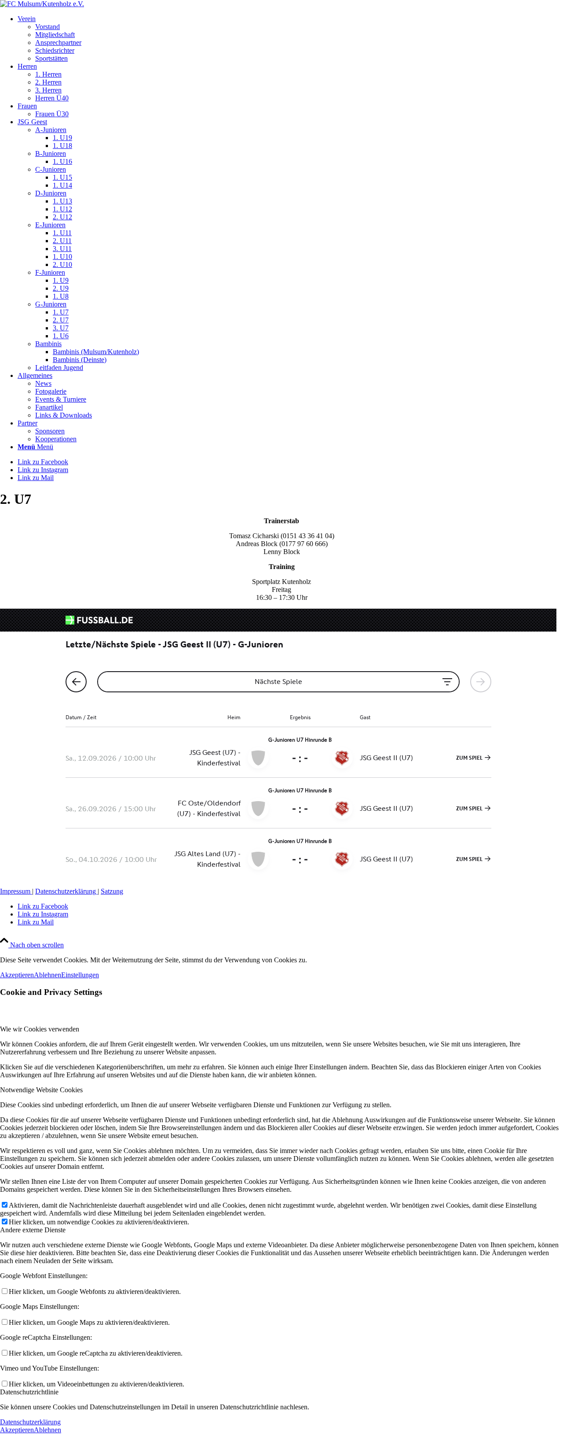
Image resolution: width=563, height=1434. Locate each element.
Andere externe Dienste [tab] (33, 1230)
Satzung (112, 891)
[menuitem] (290, 39)
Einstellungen (80, 975)
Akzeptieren (17, 975)
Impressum (16, 891)
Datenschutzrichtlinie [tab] (29, 1392)
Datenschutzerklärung (66, 891)
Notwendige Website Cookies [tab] (41, 1090)
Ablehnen (47, 975)
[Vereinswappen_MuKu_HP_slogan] (42, 3)
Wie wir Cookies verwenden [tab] (39, 1029)
